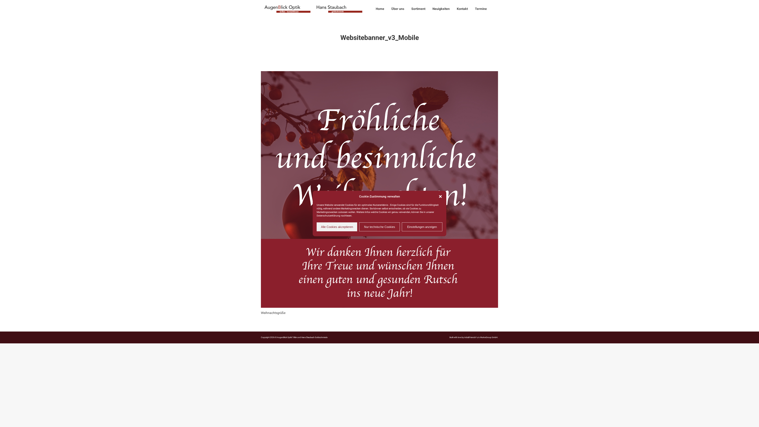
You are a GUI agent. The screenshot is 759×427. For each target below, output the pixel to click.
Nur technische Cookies (379, 227)
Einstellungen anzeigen (422, 227)
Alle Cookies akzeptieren (337, 227)
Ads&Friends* (470, 337)
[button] (440, 196)
